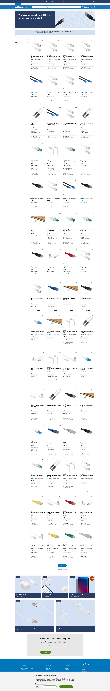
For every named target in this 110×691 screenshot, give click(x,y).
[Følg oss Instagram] (86, 664)
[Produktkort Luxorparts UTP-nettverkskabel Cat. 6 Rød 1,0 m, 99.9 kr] (70, 255)
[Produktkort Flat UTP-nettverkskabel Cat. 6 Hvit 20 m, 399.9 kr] (37, 219)
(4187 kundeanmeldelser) (40, 59)
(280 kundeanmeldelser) (39, 92)
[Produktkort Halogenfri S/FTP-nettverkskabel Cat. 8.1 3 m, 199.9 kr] (86, 321)
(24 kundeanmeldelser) (39, 515)
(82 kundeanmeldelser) (39, 125)
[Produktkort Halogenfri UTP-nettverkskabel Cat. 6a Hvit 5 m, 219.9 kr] (37, 431)
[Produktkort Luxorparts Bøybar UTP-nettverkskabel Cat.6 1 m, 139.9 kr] (70, 465)
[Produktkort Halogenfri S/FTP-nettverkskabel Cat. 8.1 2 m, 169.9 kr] (86, 113)
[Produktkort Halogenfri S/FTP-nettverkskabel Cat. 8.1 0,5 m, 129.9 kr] (54, 395)
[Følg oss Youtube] (88, 664)
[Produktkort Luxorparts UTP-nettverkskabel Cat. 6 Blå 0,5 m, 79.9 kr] (54, 288)
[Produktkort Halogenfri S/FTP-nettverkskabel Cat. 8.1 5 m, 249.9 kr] (54, 465)
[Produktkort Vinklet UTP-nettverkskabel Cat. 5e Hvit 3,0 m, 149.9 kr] (37, 536)
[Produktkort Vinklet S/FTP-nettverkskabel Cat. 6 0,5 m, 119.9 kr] (86, 502)
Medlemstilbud (67, 666)
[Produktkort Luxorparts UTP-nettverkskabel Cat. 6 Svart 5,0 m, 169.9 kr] (86, 431)
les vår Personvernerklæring (50, 683)
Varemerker (67, 669)
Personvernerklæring (25, 666)
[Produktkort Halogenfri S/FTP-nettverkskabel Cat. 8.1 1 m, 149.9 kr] (37, 113)
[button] (20, 37)
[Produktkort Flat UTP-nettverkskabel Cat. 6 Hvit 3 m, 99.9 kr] (70, 288)
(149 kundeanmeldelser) (39, 334)
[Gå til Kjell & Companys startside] (20, 7)
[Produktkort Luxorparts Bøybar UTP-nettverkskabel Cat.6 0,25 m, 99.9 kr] (54, 358)
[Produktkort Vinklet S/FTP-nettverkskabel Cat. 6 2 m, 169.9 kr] (54, 255)
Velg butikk (38, 68)
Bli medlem (45, 652)
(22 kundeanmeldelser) (56, 443)
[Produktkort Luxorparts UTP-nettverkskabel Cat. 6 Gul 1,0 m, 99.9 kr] (37, 502)
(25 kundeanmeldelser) (72, 443)
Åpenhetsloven (48, 669)
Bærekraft (48, 668)
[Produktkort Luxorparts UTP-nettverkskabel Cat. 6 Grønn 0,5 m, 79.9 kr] (70, 536)
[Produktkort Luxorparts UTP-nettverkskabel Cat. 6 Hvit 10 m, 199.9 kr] (70, 80)
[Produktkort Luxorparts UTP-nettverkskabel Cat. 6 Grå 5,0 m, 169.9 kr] (86, 536)
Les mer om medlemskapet (45, 645)
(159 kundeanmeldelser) (39, 231)
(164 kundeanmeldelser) (39, 161)
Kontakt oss (23, 664)
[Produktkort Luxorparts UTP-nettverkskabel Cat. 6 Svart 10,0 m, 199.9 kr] (86, 186)
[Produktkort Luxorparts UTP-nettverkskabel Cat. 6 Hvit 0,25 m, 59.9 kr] (70, 46)
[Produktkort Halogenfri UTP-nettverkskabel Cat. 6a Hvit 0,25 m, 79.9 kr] (86, 358)
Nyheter (66, 668)
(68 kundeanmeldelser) (56, 267)
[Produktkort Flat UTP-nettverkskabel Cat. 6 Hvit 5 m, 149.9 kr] (86, 395)
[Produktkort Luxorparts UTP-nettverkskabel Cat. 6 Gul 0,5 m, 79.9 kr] (54, 536)
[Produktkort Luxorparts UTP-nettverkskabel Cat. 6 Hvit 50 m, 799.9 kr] (86, 465)
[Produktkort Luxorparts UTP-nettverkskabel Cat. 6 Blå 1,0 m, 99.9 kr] (54, 431)
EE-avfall (22, 670)
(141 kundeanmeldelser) (39, 198)
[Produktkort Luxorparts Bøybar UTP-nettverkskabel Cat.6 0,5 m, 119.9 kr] (70, 321)
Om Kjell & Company (49, 664)
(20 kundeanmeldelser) (72, 548)
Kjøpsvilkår (23, 669)
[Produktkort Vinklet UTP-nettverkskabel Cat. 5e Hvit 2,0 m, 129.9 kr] (54, 502)
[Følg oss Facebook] (83, 664)
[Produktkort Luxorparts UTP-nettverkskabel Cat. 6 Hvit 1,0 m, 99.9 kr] (37, 46)
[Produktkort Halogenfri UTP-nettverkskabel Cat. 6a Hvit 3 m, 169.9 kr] (37, 321)
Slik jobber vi (48, 666)
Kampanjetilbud (68, 665)
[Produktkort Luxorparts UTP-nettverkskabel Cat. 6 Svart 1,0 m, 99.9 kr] (70, 395)
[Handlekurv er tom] (94, 7)
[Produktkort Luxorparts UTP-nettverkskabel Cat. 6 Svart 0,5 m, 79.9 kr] (86, 288)
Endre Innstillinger (38, 687)
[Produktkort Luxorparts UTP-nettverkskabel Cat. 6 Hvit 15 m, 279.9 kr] (86, 255)
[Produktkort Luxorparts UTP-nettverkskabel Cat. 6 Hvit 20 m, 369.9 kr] (54, 186)
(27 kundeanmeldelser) (72, 267)
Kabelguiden (67, 664)
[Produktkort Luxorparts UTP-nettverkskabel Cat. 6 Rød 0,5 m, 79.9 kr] (70, 502)
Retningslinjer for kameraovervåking (27, 668)
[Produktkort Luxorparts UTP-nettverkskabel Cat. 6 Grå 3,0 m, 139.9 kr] (70, 431)
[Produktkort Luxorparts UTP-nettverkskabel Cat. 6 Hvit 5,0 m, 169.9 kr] (54, 80)
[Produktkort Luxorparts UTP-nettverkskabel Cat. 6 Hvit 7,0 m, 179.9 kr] (86, 149)
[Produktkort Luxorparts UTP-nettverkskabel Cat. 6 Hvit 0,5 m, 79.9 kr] (86, 46)
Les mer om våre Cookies (40, 683)
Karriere (47, 670)
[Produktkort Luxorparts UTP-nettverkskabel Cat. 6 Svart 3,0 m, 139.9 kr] (37, 255)
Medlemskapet (48, 665)
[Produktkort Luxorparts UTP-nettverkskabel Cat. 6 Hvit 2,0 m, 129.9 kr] (54, 46)
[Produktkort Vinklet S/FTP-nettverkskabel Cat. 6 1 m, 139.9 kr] (37, 358)
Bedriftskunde (23, 665)
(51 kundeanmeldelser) (72, 371)
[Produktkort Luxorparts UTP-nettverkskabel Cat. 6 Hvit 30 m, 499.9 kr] (37, 288)
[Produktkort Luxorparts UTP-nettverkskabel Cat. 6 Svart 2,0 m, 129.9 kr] (37, 186)
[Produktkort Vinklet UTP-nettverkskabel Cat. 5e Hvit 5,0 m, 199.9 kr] (37, 395)
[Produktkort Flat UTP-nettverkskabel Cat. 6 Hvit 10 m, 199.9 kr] (54, 321)
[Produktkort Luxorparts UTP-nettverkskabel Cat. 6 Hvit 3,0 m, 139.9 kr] (70, 113)
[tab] (18, 4)
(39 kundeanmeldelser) (56, 161)
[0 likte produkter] (91, 7)
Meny (29, 7)
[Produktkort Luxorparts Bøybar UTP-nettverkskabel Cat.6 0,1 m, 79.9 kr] (54, 149)
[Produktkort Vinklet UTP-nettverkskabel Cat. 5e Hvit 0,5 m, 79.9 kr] (70, 358)
